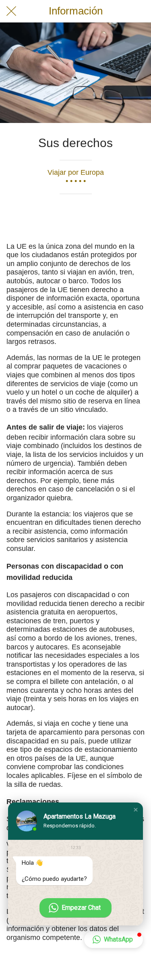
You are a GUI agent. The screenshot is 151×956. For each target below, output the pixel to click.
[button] (136, 810)
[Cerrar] (11, 11)
